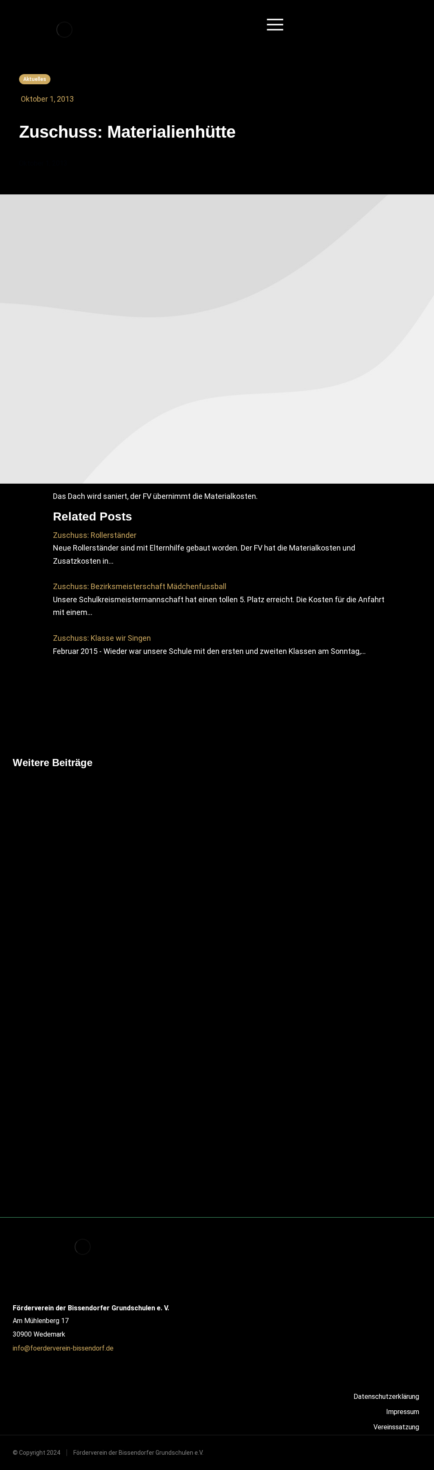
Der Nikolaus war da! (201, 1151)
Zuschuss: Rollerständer (94, 535)
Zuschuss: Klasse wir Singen (102, 638)
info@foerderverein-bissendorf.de (63, 1348)
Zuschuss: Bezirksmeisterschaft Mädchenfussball (139, 586)
